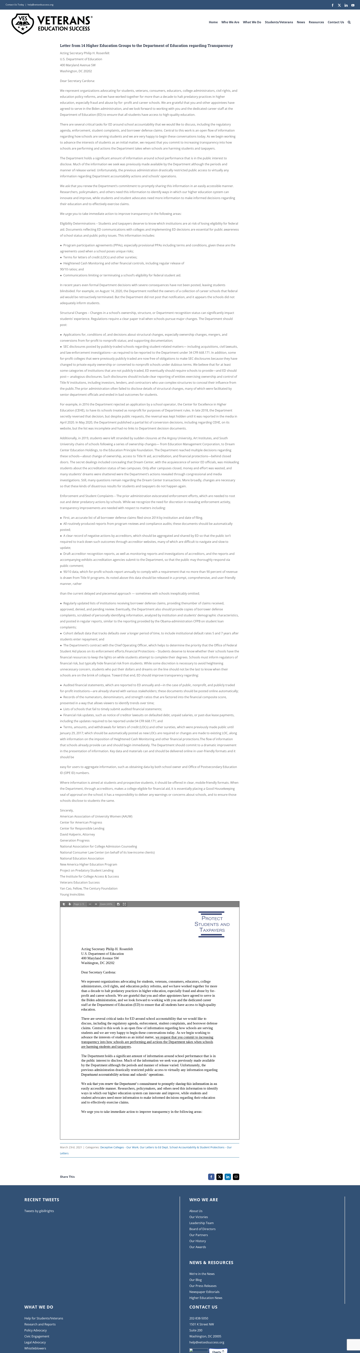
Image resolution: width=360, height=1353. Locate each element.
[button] (349, 21)
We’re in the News (202, 1274)
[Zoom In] (96, 904)
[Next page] (70, 904)
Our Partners (198, 1235)
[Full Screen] (124, 904)
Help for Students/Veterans (43, 1318)
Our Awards (197, 1247)
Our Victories (198, 1217)
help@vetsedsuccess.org (40, 4)
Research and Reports (40, 1324)
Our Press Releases (203, 1286)
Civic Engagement (36, 1336)
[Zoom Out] (90, 904)
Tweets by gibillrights (39, 1211)
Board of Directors (202, 1229)
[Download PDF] (118, 904)
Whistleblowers (35, 1348)
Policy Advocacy (35, 1330)
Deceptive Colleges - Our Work (119, 1147)
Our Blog (195, 1280)
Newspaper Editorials (204, 1292)
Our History (197, 1241)
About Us (195, 1211)
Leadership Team (201, 1223)
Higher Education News (205, 1298)
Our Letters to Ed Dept (154, 1147)
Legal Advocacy (35, 1342)
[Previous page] (64, 904)
